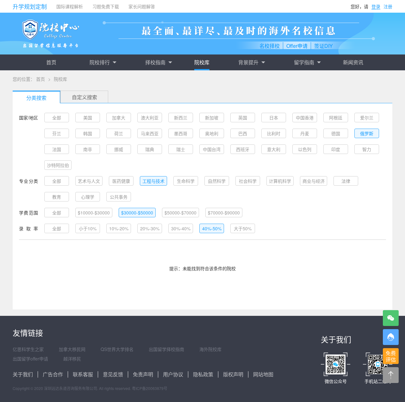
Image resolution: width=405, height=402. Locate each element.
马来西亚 (150, 133)
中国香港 (305, 117)
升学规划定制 (30, 6)
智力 (366, 149)
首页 (51, 62)
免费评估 (391, 356)
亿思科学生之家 (28, 349)
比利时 (273, 133)
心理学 (87, 197)
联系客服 (83, 374)
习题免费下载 (105, 6)
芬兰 (56, 133)
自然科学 (217, 181)
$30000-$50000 (137, 212)
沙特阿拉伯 (58, 165)
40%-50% (211, 228)
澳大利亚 (150, 117)
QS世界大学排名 (117, 349)
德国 (335, 133)
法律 (345, 181)
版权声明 (233, 374)
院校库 (201, 62)
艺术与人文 (89, 181)
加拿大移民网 (72, 349)
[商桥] (391, 337)
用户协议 (173, 374)
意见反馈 (113, 374)
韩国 (87, 133)
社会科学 (248, 181)
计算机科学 (280, 181)
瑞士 (180, 149)
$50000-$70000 (180, 212)
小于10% (88, 228)
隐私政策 (203, 374)
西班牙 (242, 149)
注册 (387, 6)
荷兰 (118, 133)
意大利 (273, 149)
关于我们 (23, 374)
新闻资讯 (353, 62)
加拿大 (118, 117)
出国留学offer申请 (30, 358)
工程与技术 (153, 181)
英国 (242, 117)
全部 (56, 117)
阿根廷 (335, 117)
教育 (56, 197)
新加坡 (211, 117)
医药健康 (121, 181)
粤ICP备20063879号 (149, 388)
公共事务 (119, 197)
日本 (273, 117)
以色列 (304, 149)
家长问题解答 (141, 6)
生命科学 (186, 181)
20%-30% (149, 228)
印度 (335, 149)
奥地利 (211, 133)
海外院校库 (210, 349)
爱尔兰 (366, 117)
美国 (87, 117)
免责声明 (143, 374)
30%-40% (180, 228)
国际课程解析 (69, 6)
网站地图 (263, 374)
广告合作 (53, 374)
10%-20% (118, 228)
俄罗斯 (366, 133)
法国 (56, 149)
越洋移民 (72, 358)
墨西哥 (180, 133)
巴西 (242, 133)
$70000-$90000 (224, 212)
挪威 (118, 149)
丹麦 (304, 133)
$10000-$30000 (94, 212)
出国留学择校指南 (166, 349)
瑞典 (149, 149)
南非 (87, 149)
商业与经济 (313, 181)
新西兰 (180, 117)
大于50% (243, 228)
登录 (375, 6)
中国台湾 (212, 149)
